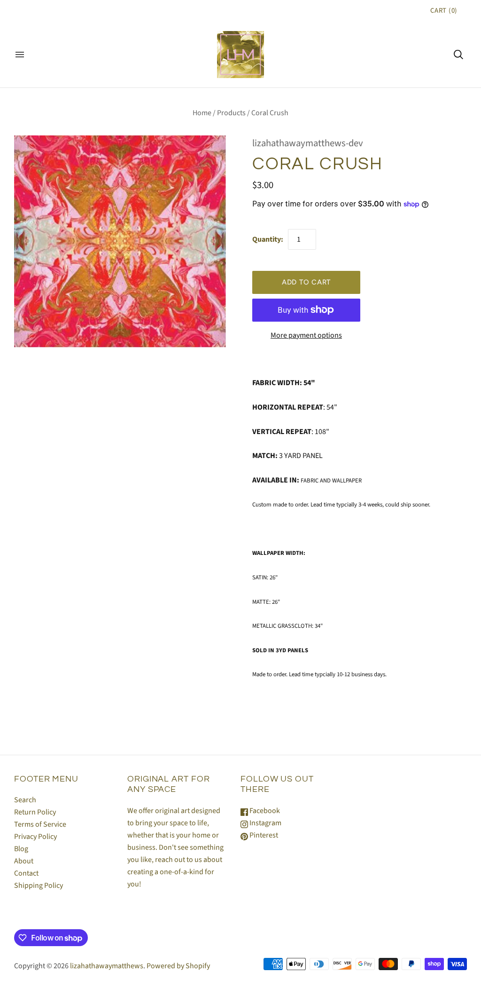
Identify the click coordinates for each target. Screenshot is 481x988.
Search (25, 800)
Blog (21, 849)
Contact (26, 873)
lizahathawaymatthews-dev (307, 143)
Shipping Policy (38, 885)
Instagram (264, 823)
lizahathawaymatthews (106, 966)
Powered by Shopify (178, 966)
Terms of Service (40, 824)
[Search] (458, 54)
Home (202, 113)
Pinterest (263, 835)
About (23, 861)
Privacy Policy (35, 836)
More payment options (306, 335)
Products (231, 113)
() (444, 11)
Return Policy (35, 812)
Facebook (264, 811)
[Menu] (19, 54)
